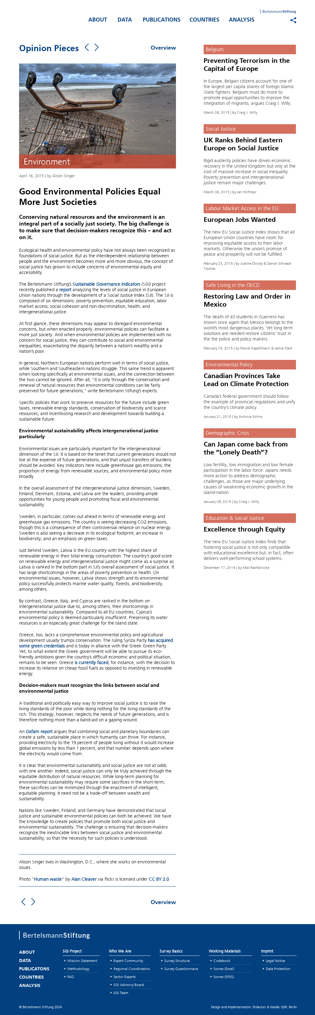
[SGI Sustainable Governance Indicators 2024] (49, 18)
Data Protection (278, 968)
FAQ (70, 976)
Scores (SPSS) (223, 976)
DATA (125, 20)
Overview (163, 48)
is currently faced (91, 662)
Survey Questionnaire (181, 968)
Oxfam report (39, 731)
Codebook (221, 960)
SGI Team (121, 992)
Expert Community (128, 960)
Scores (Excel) (223, 968)
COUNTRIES (204, 20)
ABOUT (97, 20)
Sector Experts (125, 976)
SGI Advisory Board (129, 984)
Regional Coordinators (132, 968)
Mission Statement (82, 960)
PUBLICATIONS (162, 20)
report (65, 289)
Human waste (48, 879)
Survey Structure (177, 960)
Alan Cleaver (84, 879)
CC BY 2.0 (158, 879)
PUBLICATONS (34, 969)
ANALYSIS (241, 20)
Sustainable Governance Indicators (106, 284)
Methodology (78, 968)
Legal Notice (275, 960)
